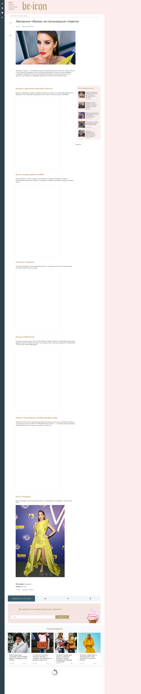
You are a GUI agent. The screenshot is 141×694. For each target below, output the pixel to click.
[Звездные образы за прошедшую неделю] (10, 23)
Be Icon (20, 15)
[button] (2, 3)
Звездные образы (27, 26)
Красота (11, 4)
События (12, 9)
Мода (10, 2)
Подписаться (62, 617)
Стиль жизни (13, 7)
